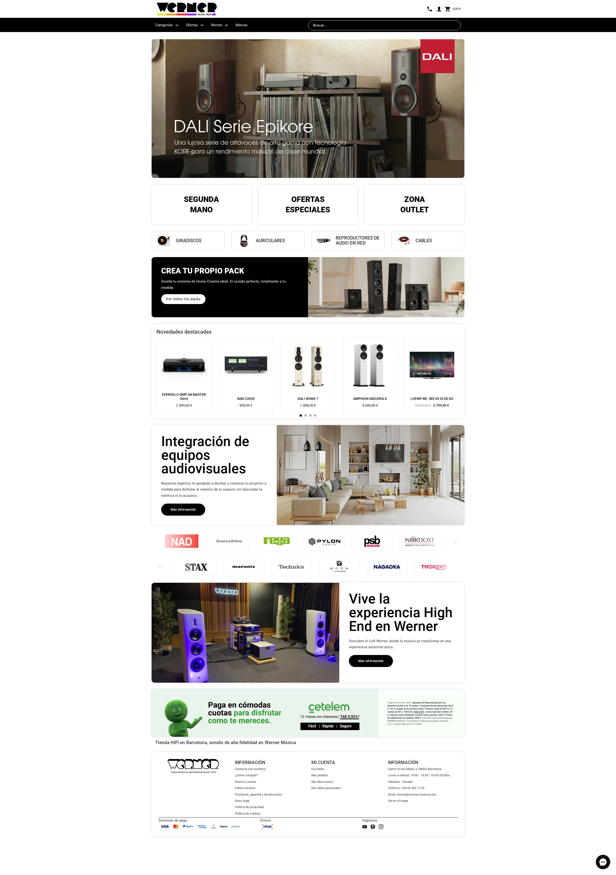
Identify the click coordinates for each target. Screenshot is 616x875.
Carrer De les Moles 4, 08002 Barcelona (414, 769)
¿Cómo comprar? (246, 775)
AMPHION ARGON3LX (370, 399)
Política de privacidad (249, 807)
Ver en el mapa (398, 801)
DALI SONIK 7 (308, 399)
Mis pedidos (319, 775)
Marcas (242, 25)
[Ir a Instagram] (381, 826)
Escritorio (317, 769)
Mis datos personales (326, 788)
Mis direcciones (322, 782)
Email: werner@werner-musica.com (412, 794)
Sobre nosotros (245, 788)
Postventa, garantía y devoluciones (258, 794)
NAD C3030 (246, 399)
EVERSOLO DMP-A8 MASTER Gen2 (184, 397)
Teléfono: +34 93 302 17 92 (406, 788)
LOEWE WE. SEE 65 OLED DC (432, 399)
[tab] (301, 415)
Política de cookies (248, 813)
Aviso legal (242, 801)
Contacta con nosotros (250, 769)
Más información (183, 509)
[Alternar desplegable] (177, 25)
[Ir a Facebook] (373, 826)
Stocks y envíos (245, 782)
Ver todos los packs (183, 299)
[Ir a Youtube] (364, 826)
